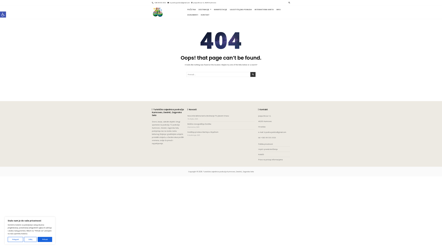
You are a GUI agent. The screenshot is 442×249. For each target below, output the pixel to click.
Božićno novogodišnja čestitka (199, 124)
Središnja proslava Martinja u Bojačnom (202, 132)
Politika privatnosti (265, 144)
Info (278, 9)
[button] (3, 15)
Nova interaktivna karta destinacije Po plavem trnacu (208, 116)
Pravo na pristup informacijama (270, 159)
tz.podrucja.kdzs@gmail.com (180, 3)
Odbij (30, 239)
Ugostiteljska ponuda (241, 9)
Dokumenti (192, 15)
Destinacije (204, 9)
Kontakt (205, 15)
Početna (191, 9)
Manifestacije (220, 9)
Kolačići (261, 154)
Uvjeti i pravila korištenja (268, 149)
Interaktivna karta (264, 9)
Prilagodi (15, 239)
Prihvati (45, 239)
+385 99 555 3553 (160, 3)
